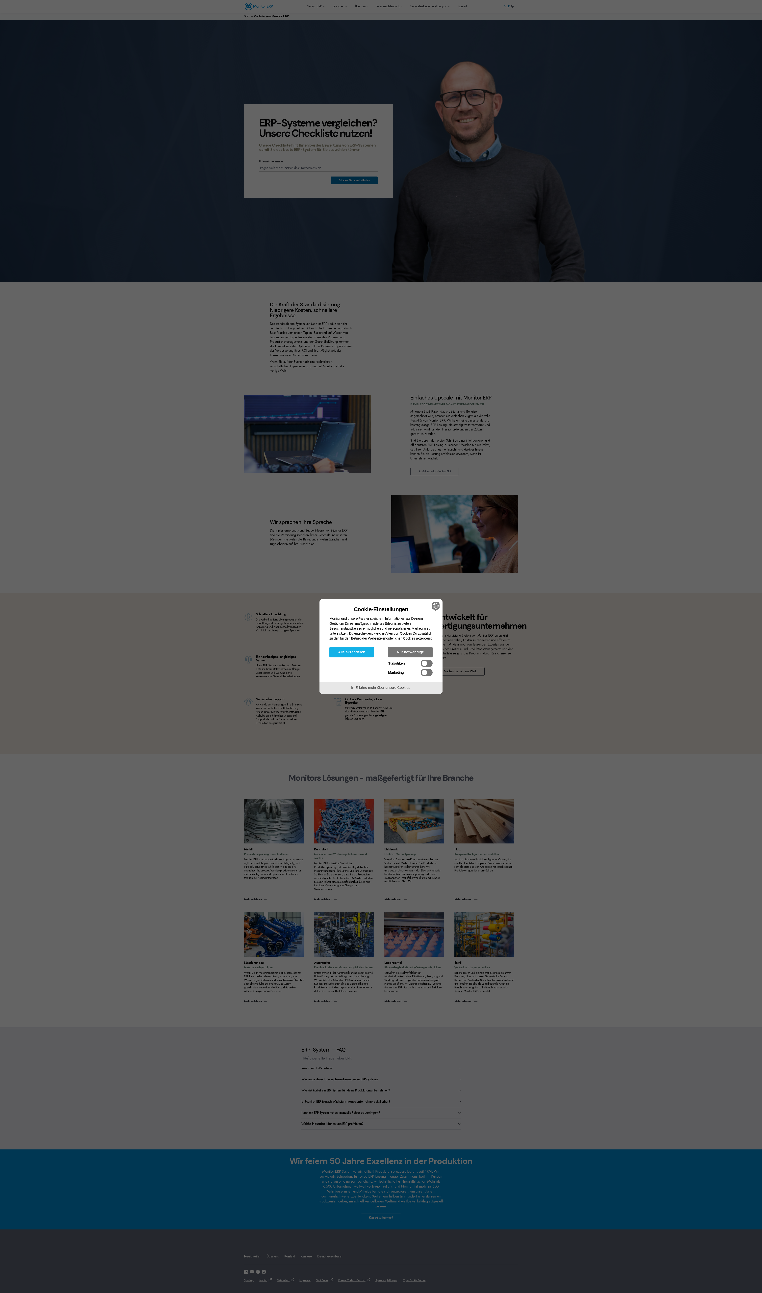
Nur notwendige (410, 652)
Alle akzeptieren (351, 652)
